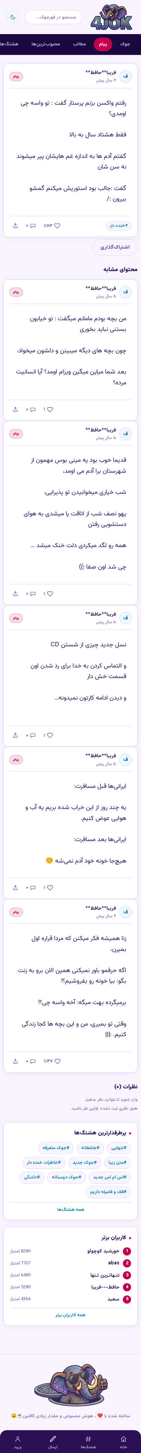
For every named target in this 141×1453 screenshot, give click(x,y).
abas (113, 1263)
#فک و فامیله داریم (108, 1192)
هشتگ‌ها (88, 1447)
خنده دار (117, 226)
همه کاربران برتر (70, 1315)
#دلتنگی (32, 1177)
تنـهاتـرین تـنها (104, 1275)
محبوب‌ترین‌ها (45, 44)
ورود (18, 1447)
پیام (103, 44)
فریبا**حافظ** (101, 73)
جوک (125, 44)
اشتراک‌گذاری (115, 247)
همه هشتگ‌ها (70, 1209)
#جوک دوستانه (66, 1177)
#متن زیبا (117, 1162)
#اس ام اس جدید (110, 1177)
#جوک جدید (85, 1162)
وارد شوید (129, 1099)
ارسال (52, 1447)
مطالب (79, 44)
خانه (123, 1447)
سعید (113, 1299)
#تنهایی (119, 1148)
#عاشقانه (90, 1148)
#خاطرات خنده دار (44, 1162)
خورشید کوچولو (103, 1251)
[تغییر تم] (13, 17)
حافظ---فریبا (105, 1287)
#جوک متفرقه (55, 1148)
